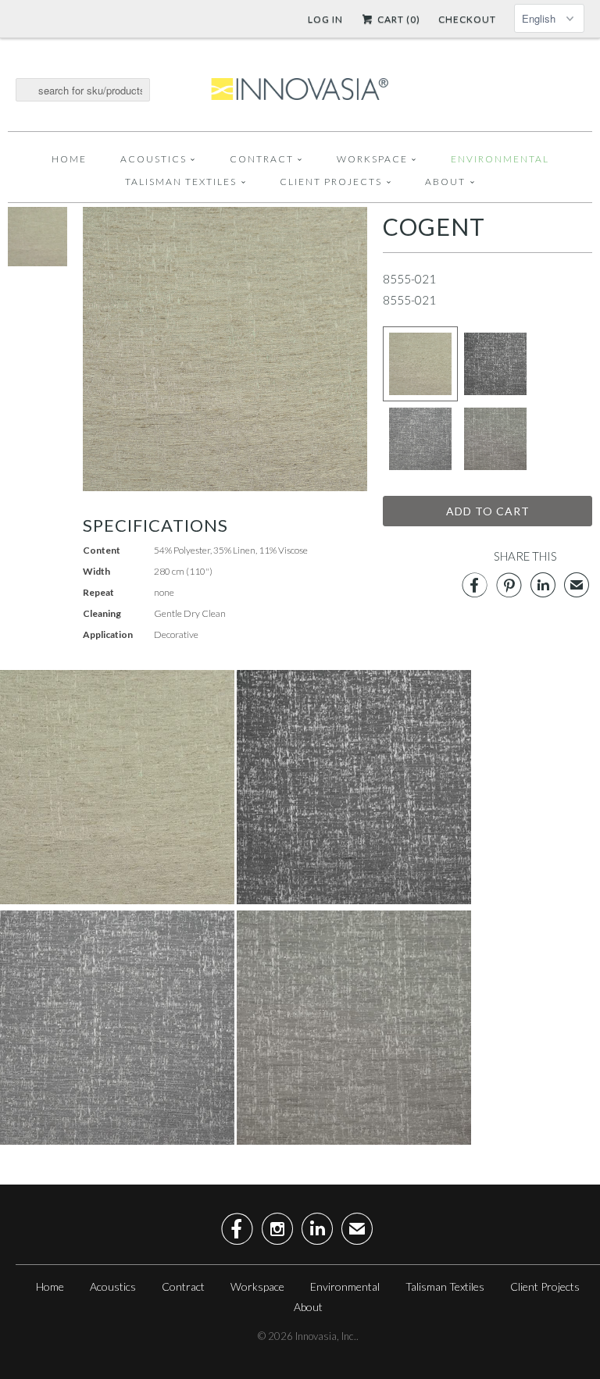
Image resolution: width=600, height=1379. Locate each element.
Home (69, 159)
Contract (262, 159)
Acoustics (153, 159)
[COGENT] (37, 262)
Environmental (500, 159)
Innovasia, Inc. (325, 1336)
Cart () (397, 19)
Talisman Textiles (181, 181)
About (445, 181)
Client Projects (331, 181)
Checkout (467, 19)
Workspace (372, 159)
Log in (325, 19)
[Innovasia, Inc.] (300, 90)
